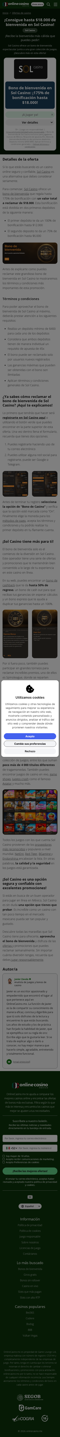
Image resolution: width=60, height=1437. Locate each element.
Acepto (30, 736)
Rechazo (30, 751)
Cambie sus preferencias (30, 743)
